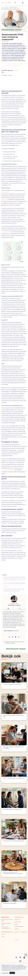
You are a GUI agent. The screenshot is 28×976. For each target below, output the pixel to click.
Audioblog (16, 928)
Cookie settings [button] (5, 972)
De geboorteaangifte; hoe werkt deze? (12, 684)
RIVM (24, 542)
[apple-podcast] (20, 957)
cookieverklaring (14, 970)
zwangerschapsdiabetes (7, 470)
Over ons (3, 934)
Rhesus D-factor (5, 192)
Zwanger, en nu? (17, 919)
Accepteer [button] (12, 972)
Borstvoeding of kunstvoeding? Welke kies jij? (13, 840)
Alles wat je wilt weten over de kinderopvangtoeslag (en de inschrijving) (12, 873)
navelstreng (4, 199)
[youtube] (24, 957)
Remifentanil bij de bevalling (9, 903)
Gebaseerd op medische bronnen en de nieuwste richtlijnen (14, 642)
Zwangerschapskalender (18, 926)
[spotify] (16, 957)
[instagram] (20, 961)
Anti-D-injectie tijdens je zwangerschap (12, 809)
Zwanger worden (17, 921)
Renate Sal (16, 70)
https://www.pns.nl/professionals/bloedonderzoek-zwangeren (14, 580)
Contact (2, 936)
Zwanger (16, 924)
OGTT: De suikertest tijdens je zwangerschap (13, 778)
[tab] (8, 608)
